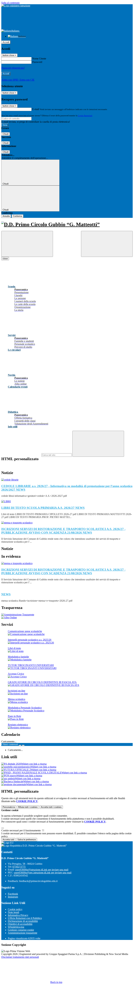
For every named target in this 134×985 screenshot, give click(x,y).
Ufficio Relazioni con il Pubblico (25, 918)
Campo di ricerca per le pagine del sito (21, 454)
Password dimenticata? (13, 67)
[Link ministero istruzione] (15, 5)
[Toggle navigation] (27, 244)
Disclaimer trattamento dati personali (20, 957)
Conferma (17, 216)
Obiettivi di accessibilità (20, 924)
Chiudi (5, 134)
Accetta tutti (51, 807)
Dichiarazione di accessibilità (23, 921)
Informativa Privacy (18, 915)
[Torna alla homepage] (67, 224)
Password (37, 62)
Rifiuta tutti (28, 807)
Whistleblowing (16, 927)
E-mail (35, 109)
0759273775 (18, 866)
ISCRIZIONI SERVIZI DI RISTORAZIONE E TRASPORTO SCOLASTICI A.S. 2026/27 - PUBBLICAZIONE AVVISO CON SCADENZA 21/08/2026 (63, 530)
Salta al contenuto (10, 2)
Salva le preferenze (26, 839)
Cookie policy (15, 909)
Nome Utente (39, 58)
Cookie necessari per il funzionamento (21, 830)
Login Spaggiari (85, 115)
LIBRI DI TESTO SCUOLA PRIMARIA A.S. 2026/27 (43, 507)
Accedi (6, 42)
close (5, 258)
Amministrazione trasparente (22, 932)
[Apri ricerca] (107, 244)
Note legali (13, 912)
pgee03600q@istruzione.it (41, 869)
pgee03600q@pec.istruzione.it (42, 872)
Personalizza (9, 807)
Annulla (6, 216)
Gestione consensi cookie (21, 929)
